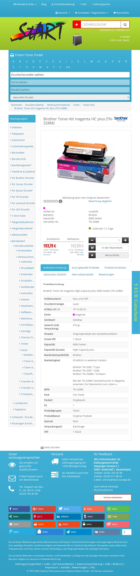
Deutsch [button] (63, 12)
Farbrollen (27, 293)
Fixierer (25, 299)
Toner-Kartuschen (34, 361)
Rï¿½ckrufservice (103, 490)
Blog (43, 4)
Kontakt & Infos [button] (25, 4)
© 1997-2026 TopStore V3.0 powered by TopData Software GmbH (58, 571)
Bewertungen (106, 274)
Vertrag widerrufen (112, 497)
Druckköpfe (27, 268)
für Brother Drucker (23, 177)
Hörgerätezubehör (22, 228)
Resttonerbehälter (34, 354)
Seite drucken (52, 447)
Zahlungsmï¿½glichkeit (28, 564)
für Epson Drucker (22, 190)
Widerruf (118, 564)
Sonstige (26, 331)
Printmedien (25, 250)
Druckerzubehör (34, 104)
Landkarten (21, 403)
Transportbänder (31, 394)
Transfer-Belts (29, 381)
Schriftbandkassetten (33, 324)
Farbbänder (27, 287)
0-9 (68, 67)
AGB (107, 564)
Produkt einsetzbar (115, 267)
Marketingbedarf (21, 165)
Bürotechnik (19, 159)
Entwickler (27, 274)
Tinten (24, 343)
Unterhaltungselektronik (26, 146)
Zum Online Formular (106, 486)
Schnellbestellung (64, 4)
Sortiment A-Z (107, 30)
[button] (19, 509)
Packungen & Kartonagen (26, 423)
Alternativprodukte (82, 274)
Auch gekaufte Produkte (85, 267)
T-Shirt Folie (18, 215)
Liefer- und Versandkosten (59, 564)
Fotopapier (18, 133)
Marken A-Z (123, 30)
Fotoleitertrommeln (32, 305)
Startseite (16, 104)
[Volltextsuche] (125, 24)
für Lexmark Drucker (23, 203)
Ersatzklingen (28, 280)
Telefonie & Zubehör (23, 171)
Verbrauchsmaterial (58, 104)
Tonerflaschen (32, 373)
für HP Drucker (20, 196)
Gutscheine (18, 140)
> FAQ (83, 4)
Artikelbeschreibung (54, 267)
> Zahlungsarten (101, 4)
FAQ (92, 567)
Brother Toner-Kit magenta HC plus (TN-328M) (40, 108)
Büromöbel (18, 152)
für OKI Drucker (21, 209)
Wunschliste (112, 255)
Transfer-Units (29, 387)
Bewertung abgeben (100, 201)
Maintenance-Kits (31, 318)
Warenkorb (122, 12)
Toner (76, 104)
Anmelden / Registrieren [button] (92, 12)
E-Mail (22, 476)
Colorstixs (26, 261)
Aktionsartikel (19, 234)
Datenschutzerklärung (89, 564)
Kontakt (65, 567)
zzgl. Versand (49, 253)
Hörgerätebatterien (23, 222)
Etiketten (17, 127)
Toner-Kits (89, 104)
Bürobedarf (18, 241)
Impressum (51, 567)
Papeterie (20, 409)
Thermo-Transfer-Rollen (34, 337)
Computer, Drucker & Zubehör (29, 417)
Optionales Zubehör (55, 274)
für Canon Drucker (22, 184)
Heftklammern (29, 312)
